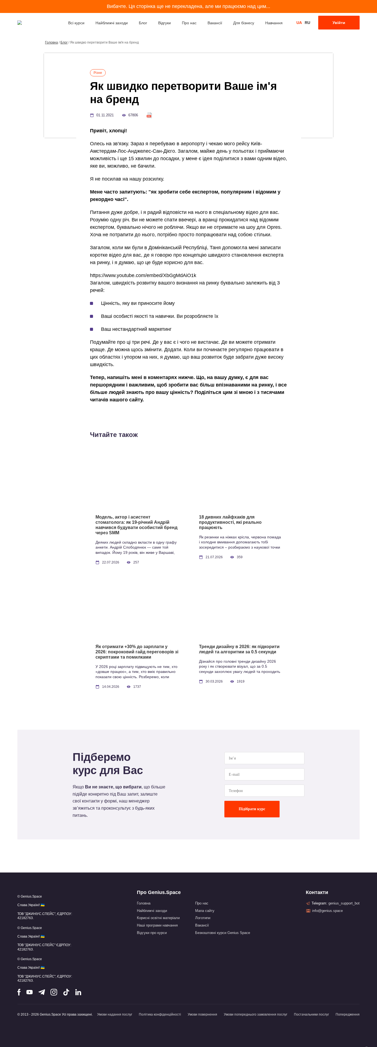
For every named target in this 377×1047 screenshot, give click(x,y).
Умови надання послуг (114, 1014)
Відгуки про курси (152, 933)
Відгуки (164, 23)
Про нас (189, 23)
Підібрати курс (252, 809)
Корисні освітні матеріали (158, 918)
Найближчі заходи (111, 23)
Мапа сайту (204, 911)
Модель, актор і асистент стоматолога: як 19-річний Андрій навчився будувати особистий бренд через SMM (136, 525)
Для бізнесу (243, 23)
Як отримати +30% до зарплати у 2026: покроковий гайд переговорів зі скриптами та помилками (136, 651)
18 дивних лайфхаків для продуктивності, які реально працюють (230, 522)
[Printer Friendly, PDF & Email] (149, 115)
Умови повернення (202, 1014)
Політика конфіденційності (160, 1014)
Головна (51, 42)
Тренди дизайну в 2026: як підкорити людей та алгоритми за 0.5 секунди (239, 649)
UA (299, 22)
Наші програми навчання (157, 925)
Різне (98, 73)
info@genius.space (327, 911)
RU (307, 22)
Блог (143, 23)
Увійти (339, 22)
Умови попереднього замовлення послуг (255, 1014)
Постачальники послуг (311, 1014)
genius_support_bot (344, 903)
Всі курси (76, 23)
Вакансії (215, 23)
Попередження (348, 1014)
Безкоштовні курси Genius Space (222, 933)
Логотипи (202, 918)
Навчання (274, 23)
